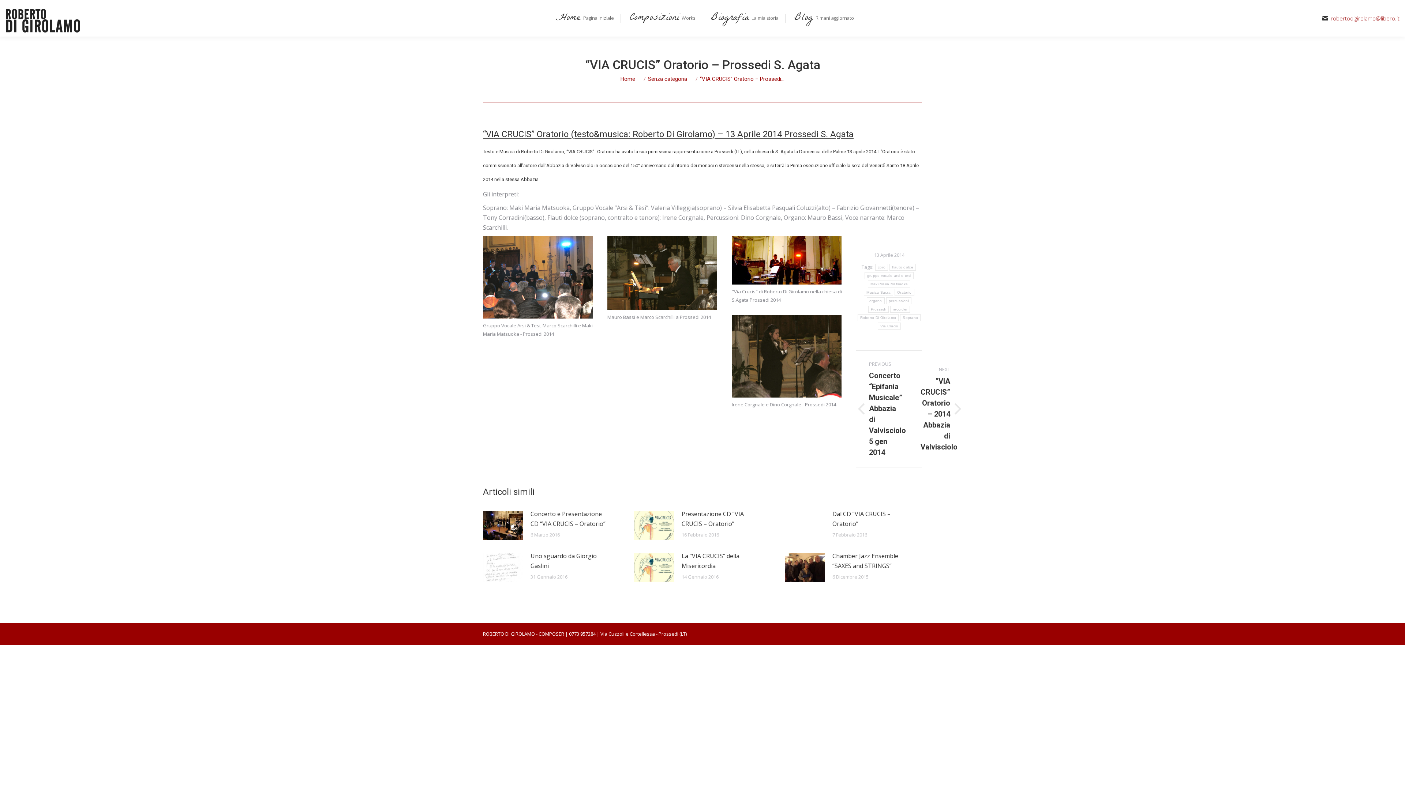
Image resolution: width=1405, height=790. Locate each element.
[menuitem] (583, 18)
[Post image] (503, 525)
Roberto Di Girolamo (878, 318)
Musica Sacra (878, 292)
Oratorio (904, 292)
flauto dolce (902, 267)
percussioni (899, 301)
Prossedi (878, 309)
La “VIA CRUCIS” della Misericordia (710, 561)
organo (875, 301)
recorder (900, 309)
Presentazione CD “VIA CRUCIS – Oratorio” (713, 519)
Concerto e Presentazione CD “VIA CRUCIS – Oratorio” (568, 519)
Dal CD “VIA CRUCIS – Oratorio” (861, 519)
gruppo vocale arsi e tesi (889, 276)
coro (881, 267)
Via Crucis (889, 326)
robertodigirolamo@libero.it (1365, 18)
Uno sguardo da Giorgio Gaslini (564, 561)
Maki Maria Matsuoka (889, 284)
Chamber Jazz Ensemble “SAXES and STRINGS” (865, 561)
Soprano (910, 318)
